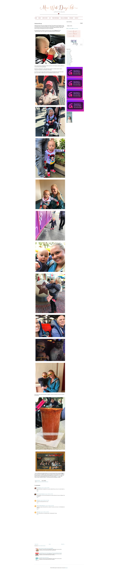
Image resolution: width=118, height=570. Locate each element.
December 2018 (69, 58)
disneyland (40, 481)
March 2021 (68, 51)
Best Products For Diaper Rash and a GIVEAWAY (46, 548)
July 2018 (68, 63)
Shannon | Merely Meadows (41, 505)
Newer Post (36, 544)
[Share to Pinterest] (45, 480)
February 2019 (69, 56)
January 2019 (68, 57)
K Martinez (38, 500)
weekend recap (46, 481)
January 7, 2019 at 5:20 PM (45, 487)
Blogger (66, 567)
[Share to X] (43, 480)
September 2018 (69, 61)
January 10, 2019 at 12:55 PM (49, 505)
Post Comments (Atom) (41, 545)
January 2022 (68, 50)
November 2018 (69, 59)
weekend (43, 481)
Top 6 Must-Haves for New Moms (44, 557)
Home (50, 544)
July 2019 (68, 52)
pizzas (57, 476)
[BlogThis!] (42, 480)
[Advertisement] (50, 535)
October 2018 (69, 60)
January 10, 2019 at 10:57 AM (44, 500)
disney (37, 481)
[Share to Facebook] (44, 480)
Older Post (62, 544)
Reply (37, 491)
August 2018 (68, 62)
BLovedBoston (39, 487)
